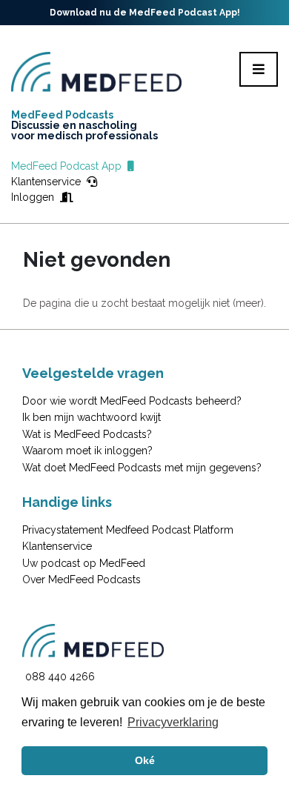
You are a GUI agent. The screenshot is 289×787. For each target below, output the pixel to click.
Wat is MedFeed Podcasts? (87, 434)
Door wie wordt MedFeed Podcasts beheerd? (132, 401)
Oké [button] (145, 760)
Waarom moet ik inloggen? (87, 450)
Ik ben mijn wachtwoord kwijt (91, 417)
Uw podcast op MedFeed (83, 563)
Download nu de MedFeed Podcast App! (145, 12)
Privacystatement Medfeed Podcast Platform (127, 530)
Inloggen (35, 197)
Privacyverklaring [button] (173, 722)
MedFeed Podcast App (69, 166)
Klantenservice (49, 181)
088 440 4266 (60, 677)
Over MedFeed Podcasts (81, 579)
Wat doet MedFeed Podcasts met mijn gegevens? (142, 468)
